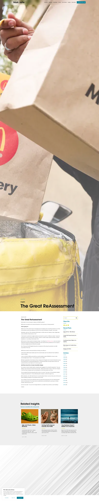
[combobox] (69, 317)
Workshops (55, 2)
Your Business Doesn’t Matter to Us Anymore (69, 341)
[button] (64, 325)
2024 (64, 359)
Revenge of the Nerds (67, 348)
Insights (69, 2)
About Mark (74, 2)
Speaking (50, 2)
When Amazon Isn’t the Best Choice (69, 345)
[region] (13, 494)
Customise (6, 497)
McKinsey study (50, 341)
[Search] (76, 317)
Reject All (13, 497)
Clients (59, 2)
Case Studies (64, 2)
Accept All (20, 497)
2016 (64, 376)
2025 (64, 357)
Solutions (46, 2)
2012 (64, 384)
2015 (64, 378)
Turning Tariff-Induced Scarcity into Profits (69, 336)
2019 (64, 369)
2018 (64, 372)
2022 (64, 363)
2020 (64, 367)
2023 (64, 361)
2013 (64, 382)
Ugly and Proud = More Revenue (69, 331)
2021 (64, 365)
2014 (64, 380)
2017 (64, 374)
